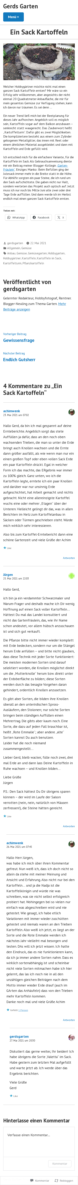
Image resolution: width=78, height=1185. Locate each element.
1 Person (23, 1010)
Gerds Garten (20, 6)
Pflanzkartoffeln (33, 263)
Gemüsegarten (37, 253)
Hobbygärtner (12, 258)
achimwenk (11, 411)
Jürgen (8, 574)
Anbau (11, 253)
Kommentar (59, 1163)
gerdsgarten (15, 243)
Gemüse (26, 248)
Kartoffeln (29, 258)
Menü (16, 17)
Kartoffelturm (12, 263)
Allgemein (13, 248)
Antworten (69, 558)
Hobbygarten (56, 253)
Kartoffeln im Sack (49, 258)
